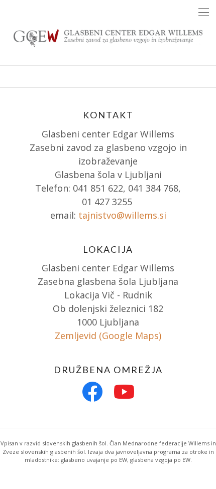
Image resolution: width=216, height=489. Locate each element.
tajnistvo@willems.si (122, 215)
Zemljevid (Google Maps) (108, 336)
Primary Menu (203, 12)
